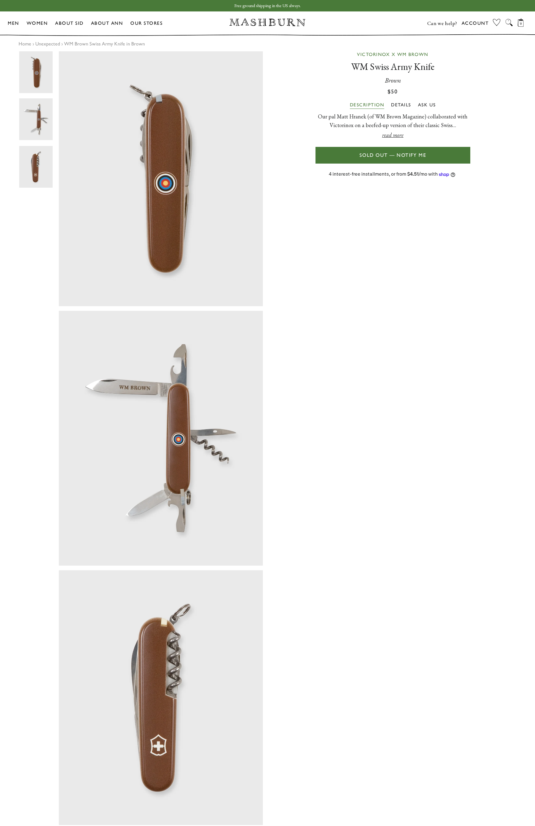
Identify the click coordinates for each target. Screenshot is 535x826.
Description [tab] (367, 105)
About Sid (69, 23)
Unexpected (47, 44)
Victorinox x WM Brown (392, 54)
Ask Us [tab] (427, 105)
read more (392, 135)
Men (13, 23)
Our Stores (146, 23)
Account (475, 23)
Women (37, 23)
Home (25, 44)
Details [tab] (401, 105)
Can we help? (442, 23)
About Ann (107, 23)
